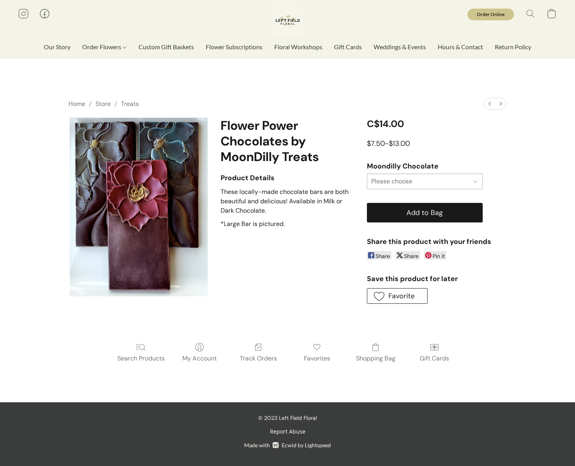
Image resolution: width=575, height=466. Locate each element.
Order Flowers (102, 46)
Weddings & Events (400, 46)
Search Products (141, 358)
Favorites (317, 358)
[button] (287, 21)
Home (76, 104)
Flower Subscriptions (234, 46)
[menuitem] (489, 103)
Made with (287, 445)
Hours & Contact (460, 46)
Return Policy (513, 46)
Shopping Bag (375, 358)
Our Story (57, 46)
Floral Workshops (298, 46)
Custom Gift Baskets (166, 46)
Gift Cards (348, 46)
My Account (199, 358)
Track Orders (258, 358)
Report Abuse (287, 431)
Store (103, 104)
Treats (130, 104)
